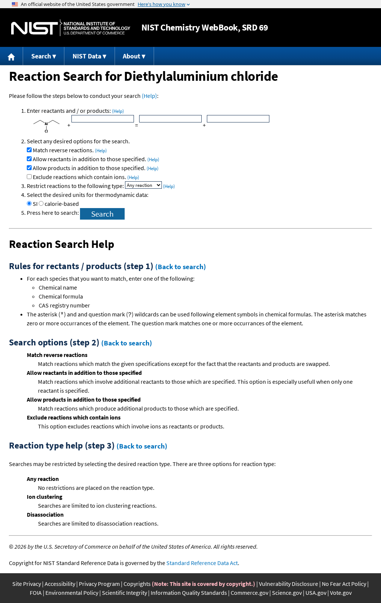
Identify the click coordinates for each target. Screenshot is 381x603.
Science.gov (287, 592)
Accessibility (60, 583)
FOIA (36, 592)
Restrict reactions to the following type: (76, 185)
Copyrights (137, 583)
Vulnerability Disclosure (288, 583)
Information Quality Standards (189, 592)
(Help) (149, 95)
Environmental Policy (71, 592)
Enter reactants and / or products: (75, 110)
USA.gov (315, 592)
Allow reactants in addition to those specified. (96, 159)
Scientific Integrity (124, 592)
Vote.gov (341, 592)
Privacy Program (99, 583)
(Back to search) (180, 266)
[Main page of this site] (11, 56)
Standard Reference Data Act (202, 563)
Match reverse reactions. (70, 150)
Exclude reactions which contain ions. (86, 177)
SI (35, 203)
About (131, 56)
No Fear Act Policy (344, 583)
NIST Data (87, 56)
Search (41, 56)
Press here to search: (53, 212)
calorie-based (62, 203)
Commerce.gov (249, 592)
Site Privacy (26, 583)
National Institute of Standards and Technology (70, 27)
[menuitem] (11, 56)
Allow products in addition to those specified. (96, 168)
